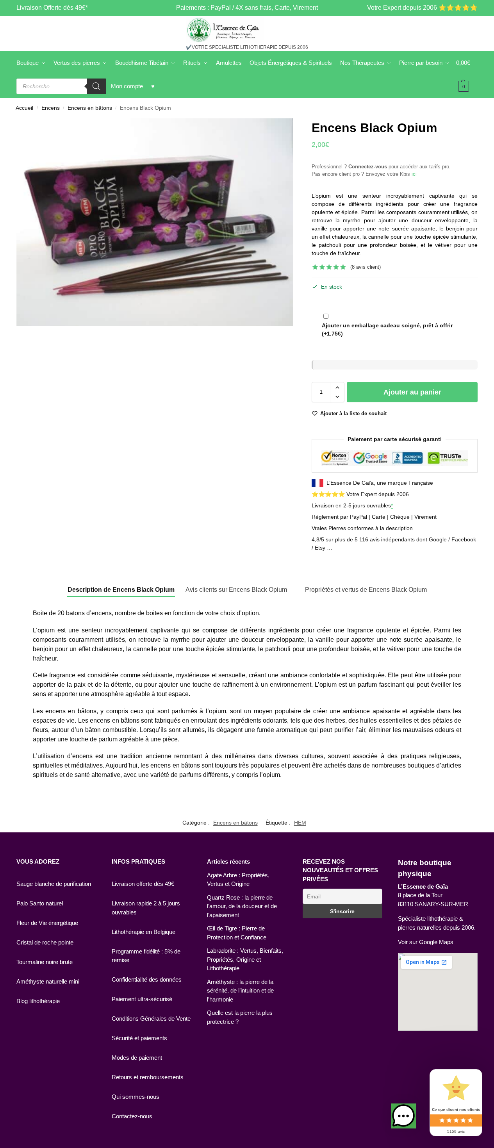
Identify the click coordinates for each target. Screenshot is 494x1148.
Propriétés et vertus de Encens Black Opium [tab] (366, 589)
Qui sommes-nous (135, 1096)
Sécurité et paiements (139, 1038)
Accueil (24, 108)
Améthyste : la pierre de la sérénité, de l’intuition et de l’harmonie (240, 990)
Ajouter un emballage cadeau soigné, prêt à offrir (387, 329)
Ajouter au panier (412, 392)
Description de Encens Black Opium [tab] (121, 589)
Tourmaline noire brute (44, 962)
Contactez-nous (132, 1116)
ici (414, 174)
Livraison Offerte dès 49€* (52, 7)
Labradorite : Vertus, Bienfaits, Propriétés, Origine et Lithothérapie (245, 959)
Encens (50, 108)
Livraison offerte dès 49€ (143, 883)
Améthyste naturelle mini (47, 981)
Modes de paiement (137, 1057)
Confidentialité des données (147, 979)
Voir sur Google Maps (425, 942)
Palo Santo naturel (39, 903)
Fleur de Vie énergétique (47, 922)
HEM (300, 822)
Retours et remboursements (148, 1077)
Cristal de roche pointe (44, 942)
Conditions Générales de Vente (151, 1018)
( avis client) (365, 267)
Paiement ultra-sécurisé (142, 999)
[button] (337, 387)
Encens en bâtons (90, 108)
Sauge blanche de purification (53, 883)
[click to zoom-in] (154, 222)
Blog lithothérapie (38, 1001)
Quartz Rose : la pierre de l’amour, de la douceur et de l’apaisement (242, 906)
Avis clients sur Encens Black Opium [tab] (236, 589)
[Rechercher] (96, 86)
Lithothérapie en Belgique (143, 931)
